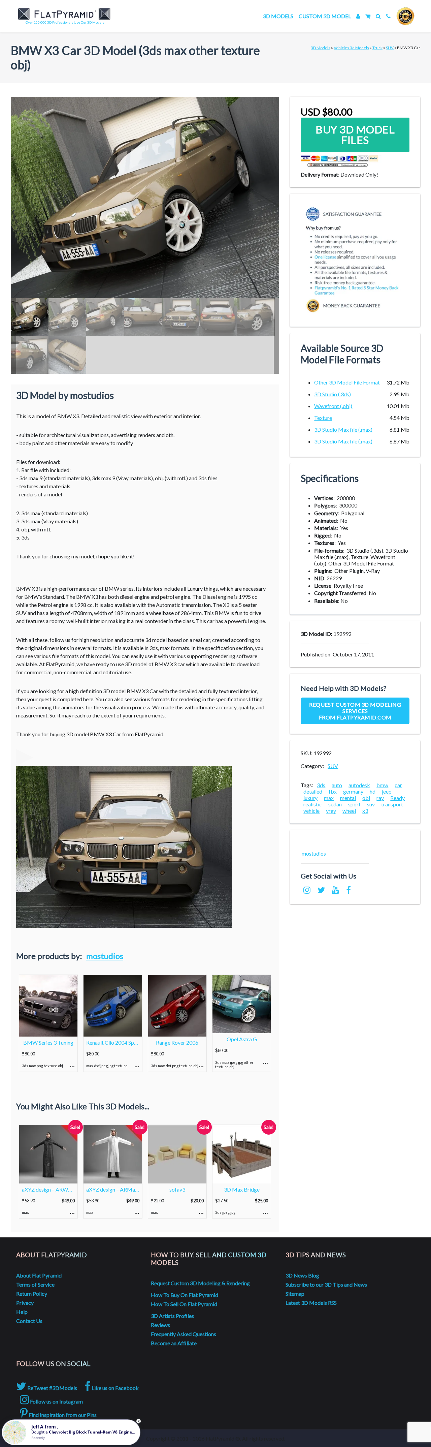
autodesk (359, 785)
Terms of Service (35, 1284)
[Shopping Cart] (367, 16)
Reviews (160, 1325)
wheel (349, 810)
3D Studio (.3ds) (332, 394)
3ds (321, 785)
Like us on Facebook (115, 1388)
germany (353, 791)
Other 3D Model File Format (347, 382)
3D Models (278, 16)
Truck (377, 47)
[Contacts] (388, 16)
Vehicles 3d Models (351, 47)
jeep (387, 791)
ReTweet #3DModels (51, 1388)
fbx (333, 791)
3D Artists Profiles (172, 1316)
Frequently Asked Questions (183, 1334)
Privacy (25, 1302)
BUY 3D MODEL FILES (355, 134)
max (329, 798)
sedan (335, 804)
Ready (397, 798)
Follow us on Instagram (56, 1401)
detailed (312, 791)
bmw (382, 785)
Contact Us (29, 1321)
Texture (323, 417)
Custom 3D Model (325, 16)
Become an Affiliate (174, 1343)
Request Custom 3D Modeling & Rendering (200, 1283)
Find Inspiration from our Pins (62, 1415)
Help (22, 1312)
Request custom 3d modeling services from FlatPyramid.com (355, 710)
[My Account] (358, 16)
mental (348, 798)
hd (372, 791)
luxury (310, 798)
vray (331, 810)
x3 (365, 810)
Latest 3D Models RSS (311, 1302)
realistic (312, 804)
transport (392, 804)
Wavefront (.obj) (333, 406)
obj (366, 798)
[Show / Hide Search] (378, 16)
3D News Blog (302, 1275)
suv (371, 804)
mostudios (104, 956)
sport (354, 804)
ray (380, 798)
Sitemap (295, 1293)
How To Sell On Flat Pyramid (184, 1304)
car (398, 785)
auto (337, 785)
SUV (390, 47)
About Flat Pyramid (39, 1275)
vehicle (311, 810)
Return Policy (31, 1293)
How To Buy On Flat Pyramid (184, 1295)
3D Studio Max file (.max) (343, 429)
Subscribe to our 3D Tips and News (326, 1284)
